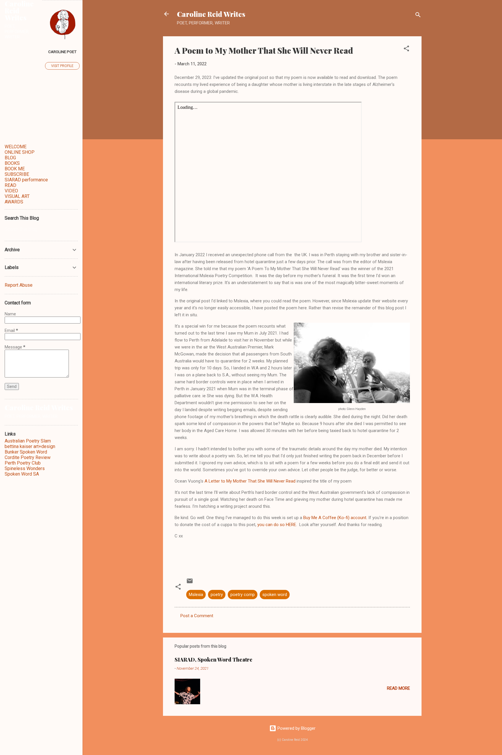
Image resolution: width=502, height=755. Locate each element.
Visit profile (62, 66)
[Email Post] (189, 583)
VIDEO (11, 191)
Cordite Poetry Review (28, 457)
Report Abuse (19, 285)
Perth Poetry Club (23, 463)
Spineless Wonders (25, 468)
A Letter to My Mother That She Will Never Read (250, 481)
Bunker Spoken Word (26, 452)
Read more (398, 688)
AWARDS (14, 202)
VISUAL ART (17, 196)
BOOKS (12, 163)
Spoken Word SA (22, 474)
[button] (406, 49)
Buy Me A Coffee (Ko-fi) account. (335, 517)
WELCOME (15, 146)
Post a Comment (196, 615)
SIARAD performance (26, 180)
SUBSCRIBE (17, 174)
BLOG (10, 157)
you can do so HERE (276, 524)
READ (10, 185)
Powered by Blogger (295, 728)
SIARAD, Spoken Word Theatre (213, 659)
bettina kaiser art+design (30, 446)
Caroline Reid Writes (211, 14)
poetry (217, 594)
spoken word (274, 594)
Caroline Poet (62, 51)
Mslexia (196, 594)
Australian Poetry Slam (28, 441)
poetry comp (242, 594)
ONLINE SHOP (20, 152)
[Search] (418, 16)
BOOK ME (15, 168)
